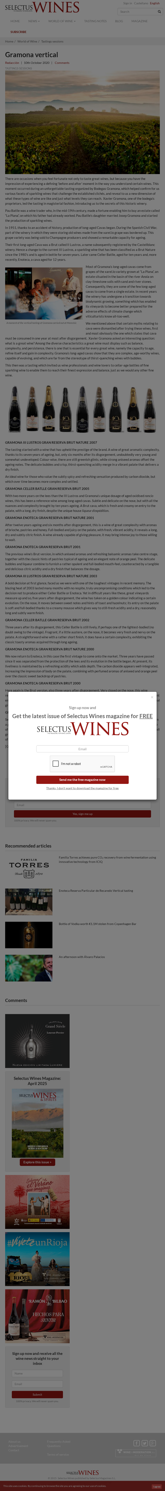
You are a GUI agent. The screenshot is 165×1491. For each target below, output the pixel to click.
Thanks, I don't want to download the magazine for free (82, 788)
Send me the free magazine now (82, 780)
